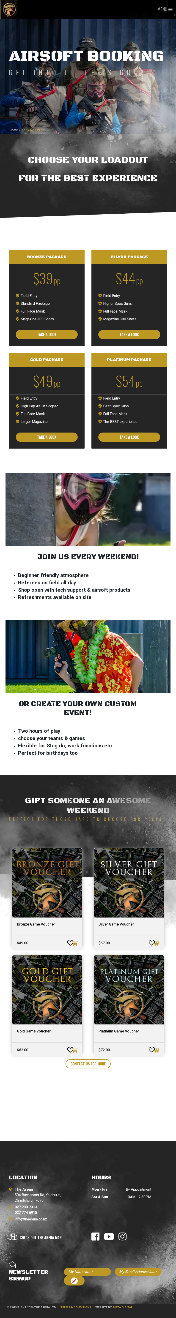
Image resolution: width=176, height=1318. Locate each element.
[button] (66, 941)
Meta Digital (123, 1307)
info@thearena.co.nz (31, 1219)
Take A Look (46, 334)
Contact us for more (88, 1064)
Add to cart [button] (75, 943)
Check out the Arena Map (41, 1237)
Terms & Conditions (75, 1307)
